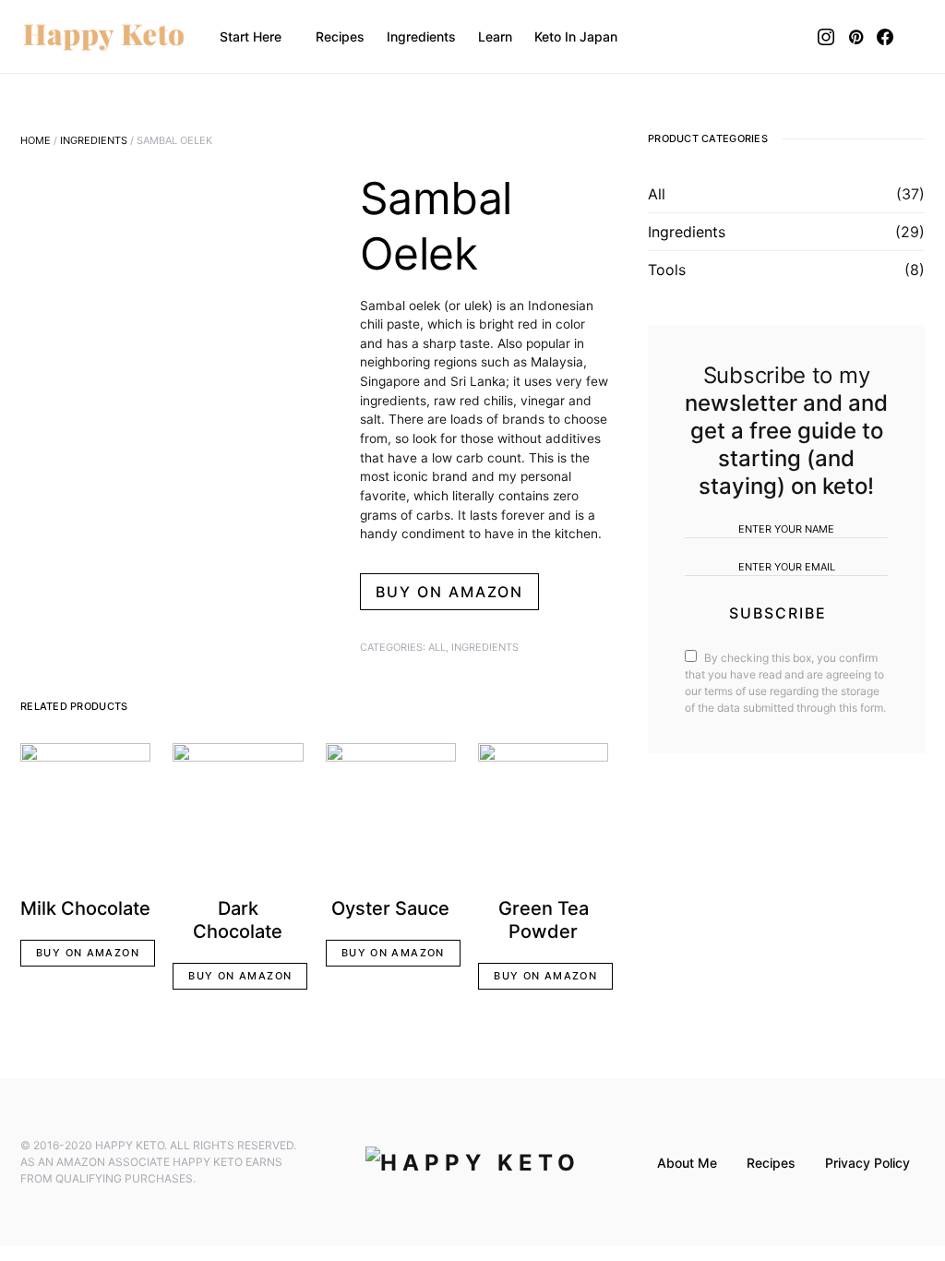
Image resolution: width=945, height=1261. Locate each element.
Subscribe (778, 613)
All (437, 647)
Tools (667, 269)
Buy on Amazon (449, 591)
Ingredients (93, 140)
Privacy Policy (867, 1163)
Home (35, 140)
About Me (687, 1163)
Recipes (771, 1163)
